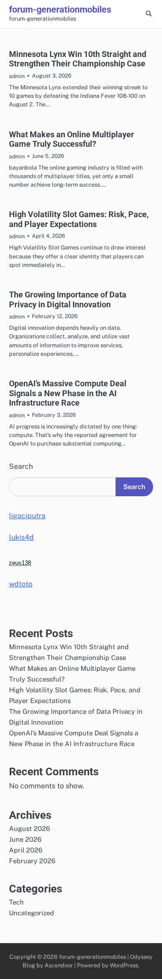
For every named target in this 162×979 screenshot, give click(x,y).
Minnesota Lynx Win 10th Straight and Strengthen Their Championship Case (77, 59)
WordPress (124, 965)
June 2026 (25, 839)
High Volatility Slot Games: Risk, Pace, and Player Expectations (78, 219)
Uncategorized (31, 913)
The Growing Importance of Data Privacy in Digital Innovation (67, 299)
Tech (16, 902)
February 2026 (32, 861)
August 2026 (29, 828)
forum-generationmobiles (60, 9)
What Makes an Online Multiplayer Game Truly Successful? (71, 139)
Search (21, 466)
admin (17, 76)
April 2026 (25, 850)
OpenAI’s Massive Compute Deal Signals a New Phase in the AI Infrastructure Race (67, 393)
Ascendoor (59, 965)
